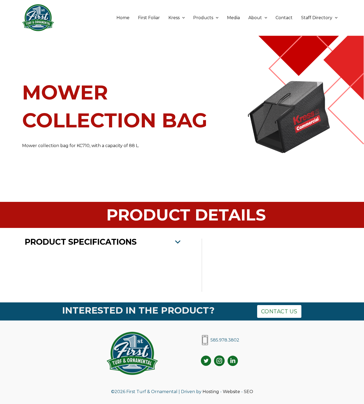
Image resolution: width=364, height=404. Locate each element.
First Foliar (149, 17)
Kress (174, 17)
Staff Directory (316, 17)
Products (203, 17)
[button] (182, 18)
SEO (248, 391)
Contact (284, 17)
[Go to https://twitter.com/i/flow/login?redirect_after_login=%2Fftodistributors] (206, 362)
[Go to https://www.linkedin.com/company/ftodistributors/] (232, 362)
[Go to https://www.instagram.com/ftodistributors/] (219, 362)
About (255, 17)
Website (231, 391)
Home (123, 17)
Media (233, 17)
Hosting (211, 391)
